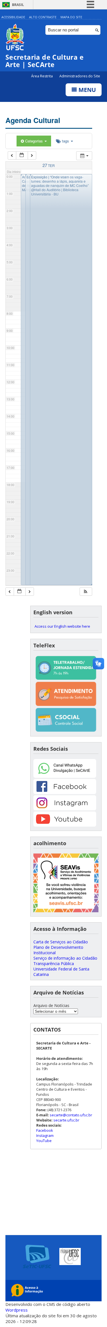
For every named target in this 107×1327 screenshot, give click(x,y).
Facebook (44, 1130)
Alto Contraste (42, 17)
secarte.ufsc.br (66, 1120)
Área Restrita (42, 76)
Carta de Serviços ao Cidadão (60, 942)
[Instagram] (64, 808)
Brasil (18, 4)
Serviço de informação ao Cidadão (65, 958)
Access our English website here (62, 626)
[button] (85, 591)
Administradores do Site (79, 76)
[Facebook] (64, 792)
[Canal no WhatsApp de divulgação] (64, 776)
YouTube (44, 1140)
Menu (86, 90)
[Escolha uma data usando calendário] (22, 155)
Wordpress (16, 1310)
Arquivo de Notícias (51, 1005)
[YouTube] (64, 825)
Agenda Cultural (32, 120)
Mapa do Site (71, 17)
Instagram (45, 1135)
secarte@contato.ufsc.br (71, 1114)
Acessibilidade (13, 17)
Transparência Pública (53, 963)
